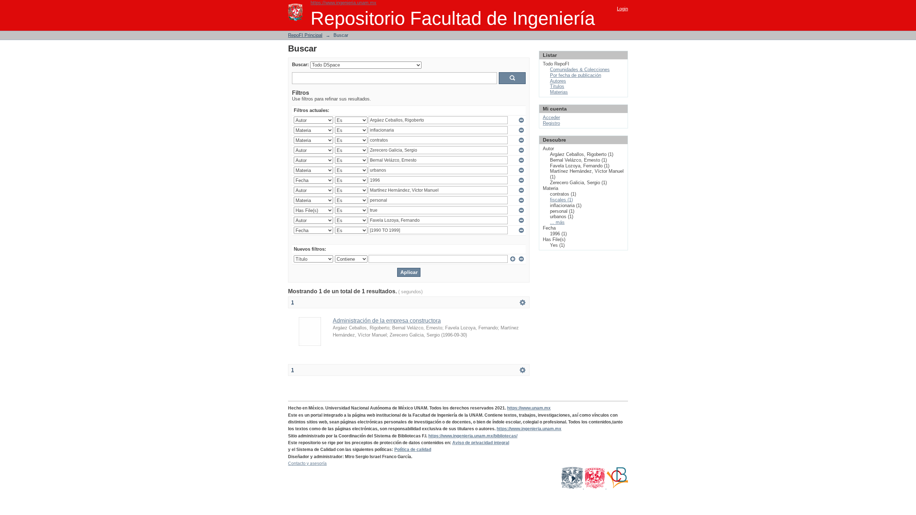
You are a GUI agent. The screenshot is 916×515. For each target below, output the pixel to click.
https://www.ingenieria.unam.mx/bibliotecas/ (472, 435)
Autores (558, 81)
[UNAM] (572, 487)
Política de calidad (412, 449)
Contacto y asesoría (307, 463)
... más (557, 222)
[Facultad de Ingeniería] (595, 487)
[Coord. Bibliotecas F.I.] (617, 487)
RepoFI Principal (305, 35)
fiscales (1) (561, 199)
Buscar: (300, 64)
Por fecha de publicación (575, 75)
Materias (559, 92)
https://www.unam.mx (529, 408)
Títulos (557, 86)
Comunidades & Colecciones (580, 69)
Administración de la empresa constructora (387, 321)
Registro (551, 123)
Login (622, 8)
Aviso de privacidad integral (480, 442)
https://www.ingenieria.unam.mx (343, 2)
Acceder (551, 117)
